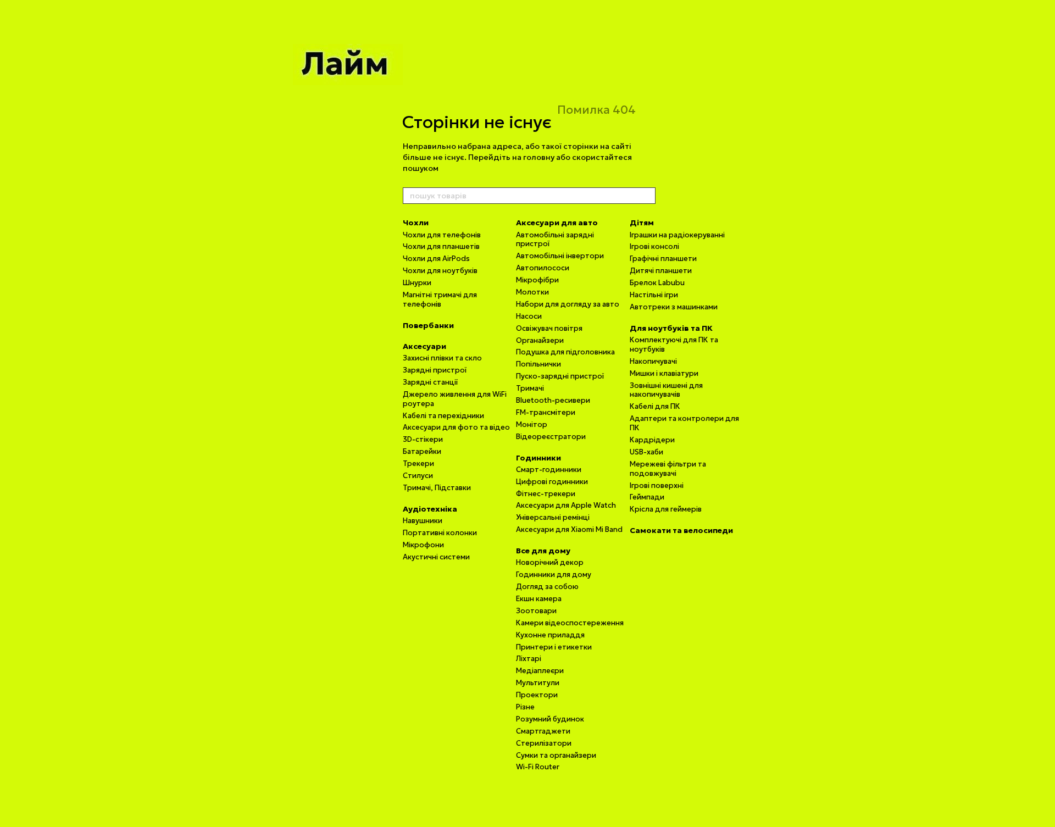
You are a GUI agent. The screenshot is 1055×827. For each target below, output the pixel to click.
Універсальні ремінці (553, 517)
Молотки (532, 292)
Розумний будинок (550, 719)
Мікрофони (423, 545)
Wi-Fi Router (537, 767)
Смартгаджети (543, 731)
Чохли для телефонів (442, 235)
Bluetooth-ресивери (553, 400)
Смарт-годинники (548, 469)
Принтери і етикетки (554, 647)
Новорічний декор (550, 562)
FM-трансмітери (545, 412)
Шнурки (417, 282)
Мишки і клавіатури (664, 373)
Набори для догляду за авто (567, 304)
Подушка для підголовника (565, 352)
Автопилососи (542, 268)
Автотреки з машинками (674, 307)
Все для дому (543, 551)
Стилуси (418, 475)
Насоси (529, 316)
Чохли (416, 222)
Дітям (642, 222)
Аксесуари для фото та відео (456, 427)
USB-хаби (646, 452)
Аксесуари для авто (557, 222)
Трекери (418, 463)
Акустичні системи (436, 557)
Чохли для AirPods (436, 258)
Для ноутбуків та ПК (671, 328)
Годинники (538, 458)
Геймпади (647, 497)
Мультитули (537, 682)
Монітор (531, 424)
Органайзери (540, 340)
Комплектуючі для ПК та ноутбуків (674, 344)
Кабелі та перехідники (443, 415)
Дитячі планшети (661, 270)
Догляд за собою (547, 586)
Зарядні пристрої (435, 370)
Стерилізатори (543, 743)
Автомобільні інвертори (560, 255)
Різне (525, 707)
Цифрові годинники (552, 481)
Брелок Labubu (657, 282)
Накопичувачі (653, 361)
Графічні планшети (663, 258)
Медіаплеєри (540, 670)
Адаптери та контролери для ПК (684, 423)
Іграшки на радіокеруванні (677, 235)
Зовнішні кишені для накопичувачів (666, 390)
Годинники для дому (553, 574)
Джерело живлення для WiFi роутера (455, 399)
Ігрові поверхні (657, 485)
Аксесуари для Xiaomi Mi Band (569, 529)
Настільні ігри (654, 294)
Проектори (537, 695)
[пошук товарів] (647, 195)
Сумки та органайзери (556, 755)
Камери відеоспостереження (570, 623)
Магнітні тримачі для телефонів (440, 299)
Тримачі (530, 388)
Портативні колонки (440, 532)
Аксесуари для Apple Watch (566, 505)
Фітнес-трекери (545, 493)
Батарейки (422, 451)
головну (538, 157)
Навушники (422, 520)
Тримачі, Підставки (437, 487)
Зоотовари (536, 610)
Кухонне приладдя (550, 635)
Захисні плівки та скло (442, 358)
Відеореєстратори (551, 436)
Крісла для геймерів (666, 509)
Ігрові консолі (654, 246)
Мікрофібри (537, 280)
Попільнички (538, 364)
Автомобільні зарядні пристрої (555, 239)
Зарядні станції (430, 382)
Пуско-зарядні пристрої (560, 376)
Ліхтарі (528, 658)
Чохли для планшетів (441, 246)
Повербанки (428, 325)
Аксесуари (424, 346)
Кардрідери (652, 440)
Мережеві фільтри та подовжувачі (668, 468)
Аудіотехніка (430, 509)
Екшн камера (539, 598)
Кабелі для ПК (655, 406)
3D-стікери (423, 439)
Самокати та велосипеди (681, 530)
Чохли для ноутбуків (440, 270)
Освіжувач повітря (549, 328)
